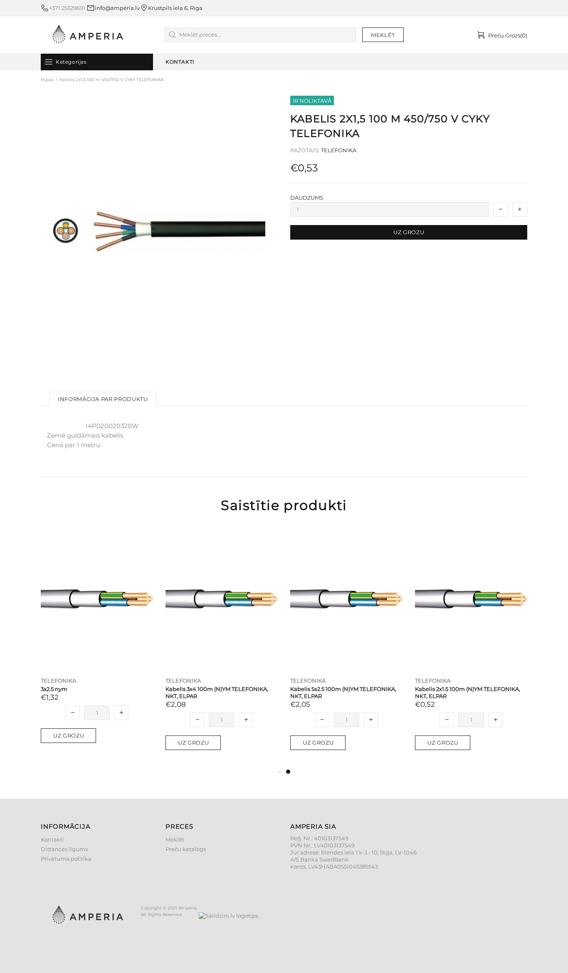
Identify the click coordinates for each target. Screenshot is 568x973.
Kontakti (52, 839)
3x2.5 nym (54, 689)
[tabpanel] (346, 647)
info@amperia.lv (117, 8)
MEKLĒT (383, 35)
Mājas (47, 79)
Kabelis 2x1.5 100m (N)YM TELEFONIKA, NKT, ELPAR (467, 692)
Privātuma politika (66, 858)
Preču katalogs (185, 849)
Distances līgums (64, 849)
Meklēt (174, 839)
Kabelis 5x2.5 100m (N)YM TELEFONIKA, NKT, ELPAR (343, 692)
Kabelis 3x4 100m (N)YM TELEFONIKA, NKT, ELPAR (216, 692)
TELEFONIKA (338, 150)
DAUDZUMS (306, 197)
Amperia (88, 35)
